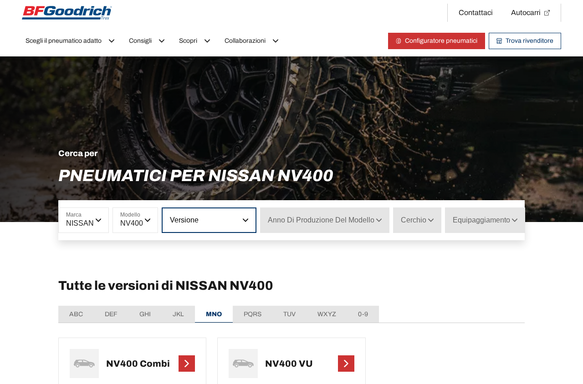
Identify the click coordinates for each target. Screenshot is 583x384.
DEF (111, 314)
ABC (76, 314)
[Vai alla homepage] (67, 13)
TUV (289, 314)
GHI (145, 314)
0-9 (363, 314)
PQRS (252, 314)
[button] (117, 220)
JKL (178, 314)
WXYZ (326, 314)
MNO (214, 314)
